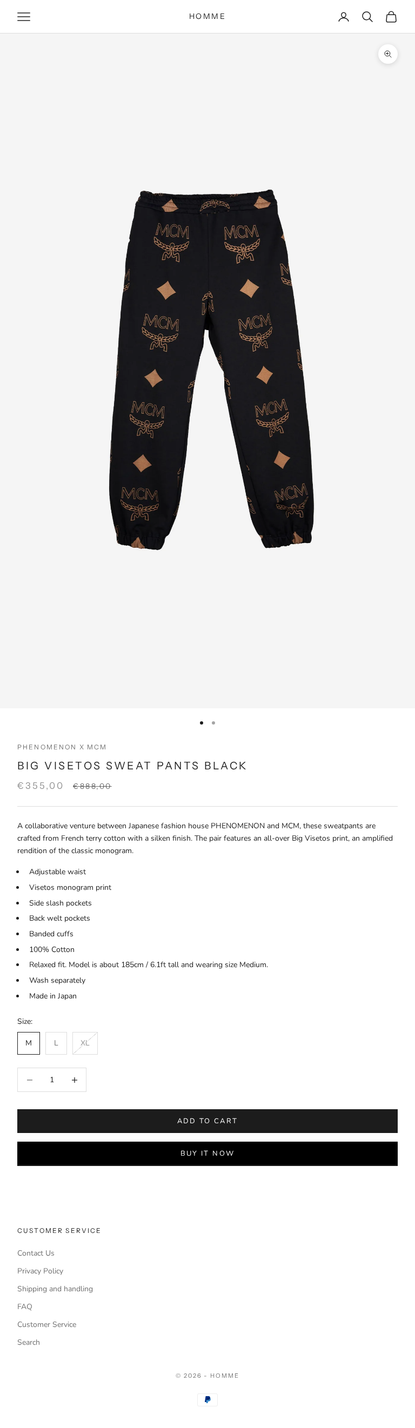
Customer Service (46, 1324)
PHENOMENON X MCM (62, 747)
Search (28, 1342)
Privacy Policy (40, 1271)
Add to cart (207, 1121)
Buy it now (207, 1153)
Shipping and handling (55, 1289)
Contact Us (36, 1253)
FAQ (24, 1307)
